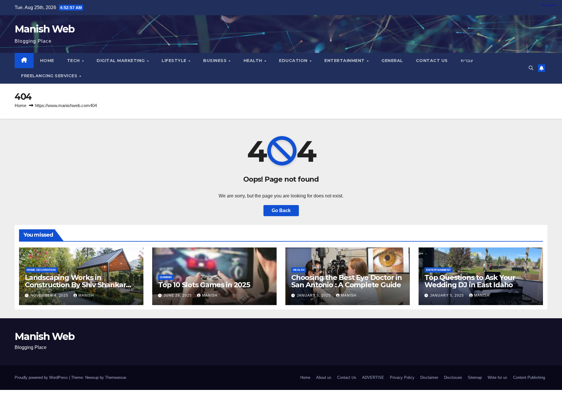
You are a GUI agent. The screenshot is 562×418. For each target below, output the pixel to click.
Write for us (497, 377)
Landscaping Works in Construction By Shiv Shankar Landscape (75, 284)
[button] (531, 68)
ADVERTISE (373, 377)
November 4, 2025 (49, 295)
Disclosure (453, 377)
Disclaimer (429, 377)
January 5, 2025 (314, 295)
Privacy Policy (402, 377)
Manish (86, 295)
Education (294, 60)
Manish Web (44, 29)
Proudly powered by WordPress (42, 377)
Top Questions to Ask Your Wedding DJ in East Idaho (469, 281)
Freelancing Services (50, 75)
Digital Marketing (121, 60)
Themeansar (115, 377)
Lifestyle (175, 60)
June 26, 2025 (178, 295)
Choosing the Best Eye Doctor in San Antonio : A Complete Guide (346, 281)
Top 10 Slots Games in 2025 (204, 285)
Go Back (281, 210)
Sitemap (475, 377)
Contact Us (432, 60)
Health (254, 60)
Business (215, 60)
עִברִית (467, 60)
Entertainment (345, 60)
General (392, 60)
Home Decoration (41, 269)
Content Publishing (529, 377)
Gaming (166, 277)
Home (47, 60)
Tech (74, 60)
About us (323, 377)
